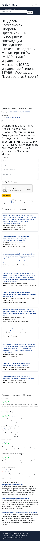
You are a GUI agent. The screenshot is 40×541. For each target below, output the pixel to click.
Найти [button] (30, 12)
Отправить (6, 195)
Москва (18, 9)
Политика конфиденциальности (12, 537)
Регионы (4, 9)
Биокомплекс (5, 456)
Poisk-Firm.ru (9, 4)
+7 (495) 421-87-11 (25, 112)
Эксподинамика (6, 428)
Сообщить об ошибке (8, 121)
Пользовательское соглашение (12, 539)
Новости (5, 535)
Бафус (3, 400)
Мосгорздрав (5, 442)
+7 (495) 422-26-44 (13, 112)
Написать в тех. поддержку (19, 535)
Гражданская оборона (13, 117)
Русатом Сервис (6, 470)
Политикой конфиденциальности (12, 202)
